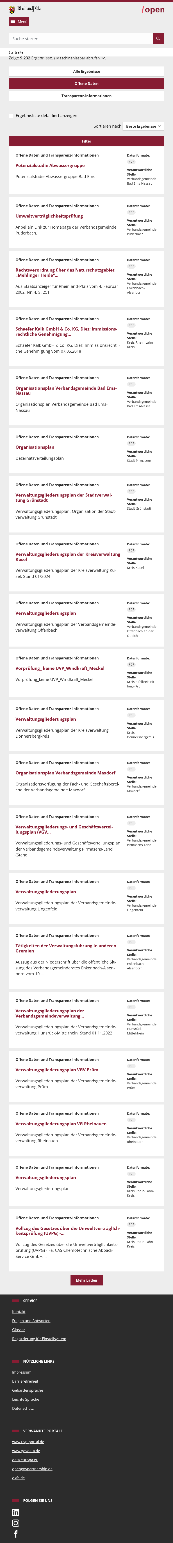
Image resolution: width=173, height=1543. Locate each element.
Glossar (18, 1329)
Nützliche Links (38, 1361)
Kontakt (18, 1311)
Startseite (16, 52)
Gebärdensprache (27, 1390)
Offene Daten (87, 83)
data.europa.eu (25, 1459)
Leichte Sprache (25, 1399)
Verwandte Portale (42, 1430)
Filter (86, 141)
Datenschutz (23, 1408)
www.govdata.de (26, 1450)
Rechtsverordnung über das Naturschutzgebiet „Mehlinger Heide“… (65, 272)
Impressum (22, 1372)
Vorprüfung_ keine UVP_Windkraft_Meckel (60, 668)
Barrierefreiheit (25, 1381)
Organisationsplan (35, 447)
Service (29, 1300)
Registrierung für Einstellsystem (39, 1338)
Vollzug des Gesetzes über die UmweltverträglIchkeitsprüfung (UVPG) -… (68, 1230)
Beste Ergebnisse (141, 126)
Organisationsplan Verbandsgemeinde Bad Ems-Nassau (66, 390)
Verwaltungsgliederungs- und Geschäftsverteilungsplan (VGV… (64, 829)
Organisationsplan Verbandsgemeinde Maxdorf (65, 773)
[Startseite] (25, 9)
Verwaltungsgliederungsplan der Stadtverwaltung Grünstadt (64, 497)
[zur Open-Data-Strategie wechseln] (153, 9)
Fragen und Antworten (31, 1320)
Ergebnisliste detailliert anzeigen (46, 115)
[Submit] (158, 38)
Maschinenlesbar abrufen (78, 58)
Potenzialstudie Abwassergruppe (50, 165)
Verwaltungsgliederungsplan (46, 613)
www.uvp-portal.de (28, 1441)
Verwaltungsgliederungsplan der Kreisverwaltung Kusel (68, 556)
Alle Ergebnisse (86, 71)
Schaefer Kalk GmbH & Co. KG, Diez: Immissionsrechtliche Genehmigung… (66, 331)
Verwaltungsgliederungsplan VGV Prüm (57, 1070)
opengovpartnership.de (32, 1468)
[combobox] (81, 38)
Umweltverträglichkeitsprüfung (49, 216)
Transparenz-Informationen (86, 95)
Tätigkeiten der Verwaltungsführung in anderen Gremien (66, 948)
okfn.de (18, 1477)
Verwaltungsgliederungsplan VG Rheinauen (61, 1124)
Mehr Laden (86, 1280)
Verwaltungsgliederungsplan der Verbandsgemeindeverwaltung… (50, 1013)
